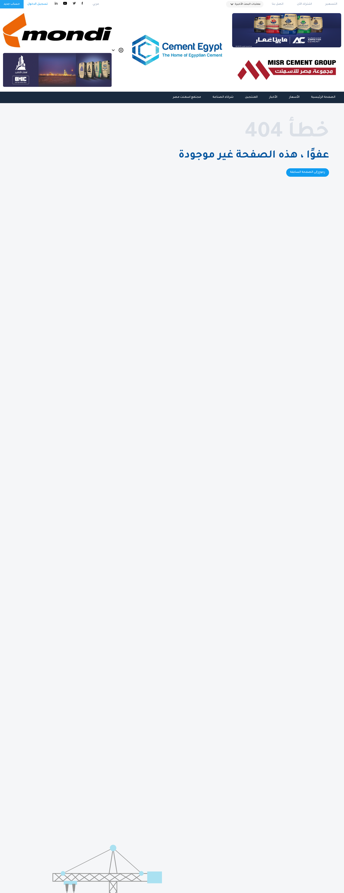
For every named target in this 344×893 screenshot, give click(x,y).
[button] (244, 4)
